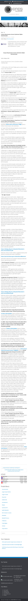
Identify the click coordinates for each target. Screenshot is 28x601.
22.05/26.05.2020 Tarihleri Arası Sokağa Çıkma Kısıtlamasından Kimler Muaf (14, 470)
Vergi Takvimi (4, 528)
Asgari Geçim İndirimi (6, 491)
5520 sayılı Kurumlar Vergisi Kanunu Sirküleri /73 (12, 542)
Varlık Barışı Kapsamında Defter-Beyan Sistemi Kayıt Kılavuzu (12, 548)
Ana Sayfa (6, 590)
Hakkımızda (4, 499)
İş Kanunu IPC (5, 507)
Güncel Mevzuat (7, 593)
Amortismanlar (5, 489)
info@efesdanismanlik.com (18, 1)
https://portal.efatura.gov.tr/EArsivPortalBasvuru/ (13, 256)
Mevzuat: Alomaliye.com (5, 599)
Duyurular (4, 497)
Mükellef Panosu (5, 518)
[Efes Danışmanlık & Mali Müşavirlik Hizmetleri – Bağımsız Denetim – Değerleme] (14, 9)
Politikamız (4, 520)
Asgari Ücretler (5, 494)
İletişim (3, 505)
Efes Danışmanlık (10, 38)
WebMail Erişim (18, 3)
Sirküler (3, 526)
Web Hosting (18, 599)
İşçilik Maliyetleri (5, 510)
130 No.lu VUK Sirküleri (11, 328)
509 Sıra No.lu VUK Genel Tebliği (13, 124)
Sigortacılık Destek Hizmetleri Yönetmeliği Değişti (12, 544)
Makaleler (4, 515)
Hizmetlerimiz (5, 502)
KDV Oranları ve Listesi (6, 512)
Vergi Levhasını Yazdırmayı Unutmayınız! (11, 467)
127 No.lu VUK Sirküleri (6, 313)
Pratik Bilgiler (4, 523)
